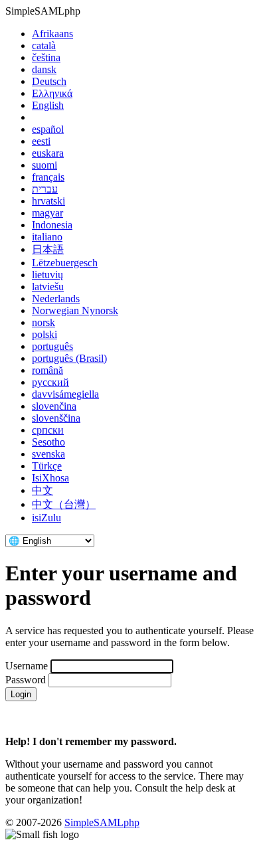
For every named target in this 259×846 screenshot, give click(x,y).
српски (48, 430)
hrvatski (48, 201)
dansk (44, 69)
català (44, 45)
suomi (44, 165)
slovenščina (56, 418)
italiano (47, 236)
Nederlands (56, 298)
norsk (43, 322)
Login (21, 694)
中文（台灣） (64, 504)
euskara (48, 153)
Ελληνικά (52, 93)
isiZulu (46, 517)
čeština (46, 57)
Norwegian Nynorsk (75, 310)
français (48, 177)
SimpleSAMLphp (101, 822)
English (48, 105)
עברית (45, 189)
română (47, 370)
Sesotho (48, 442)
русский (50, 382)
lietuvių (47, 274)
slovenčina (54, 406)
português (52, 346)
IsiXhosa (50, 477)
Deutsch (49, 81)
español (48, 129)
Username (26, 665)
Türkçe (47, 465)
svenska (48, 454)
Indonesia (52, 224)
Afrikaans (52, 33)
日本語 (48, 249)
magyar (47, 212)
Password (25, 679)
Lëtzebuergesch (65, 262)
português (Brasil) (69, 358)
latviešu (48, 286)
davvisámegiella (65, 394)
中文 (42, 490)
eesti (41, 141)
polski (44, 334)
